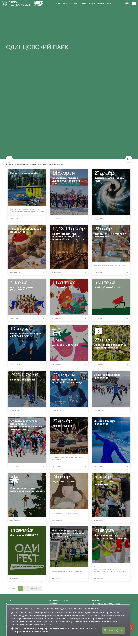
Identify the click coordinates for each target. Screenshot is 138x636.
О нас (58, 3)
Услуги (92, 3)
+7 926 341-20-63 (99, 604)
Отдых (84, 3)
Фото (109, 3)
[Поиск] (128, 159)
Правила (100, 3)
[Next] (35, 588)
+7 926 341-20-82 (113, 604)
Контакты (96, 600)
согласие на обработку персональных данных (43, 628)
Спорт (75, 3)
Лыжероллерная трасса (58, 600)
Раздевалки (53, 604)
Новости (66, 3)
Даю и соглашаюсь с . (55, 629)
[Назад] (9, 159)
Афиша (9, 604)
